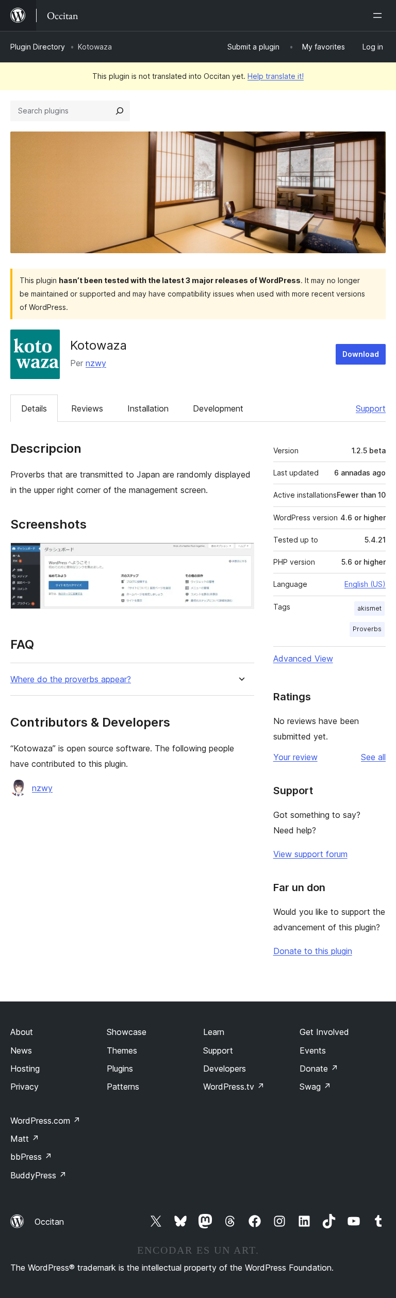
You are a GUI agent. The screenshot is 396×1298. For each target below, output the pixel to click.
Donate (319, 1068)
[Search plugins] (119, 111)
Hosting (25, 1068)
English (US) (365, 584)
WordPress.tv (234, 1086)
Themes (122, 1050)
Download (360, 354)
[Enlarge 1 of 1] (240, 556)
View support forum (310, 854)
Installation (148, 408)
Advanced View (303, 658)
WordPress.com (45, 1120)
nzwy (96, 363)
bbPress (31, 1157)
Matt (24, 1138)
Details (34, 408)
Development (218, 408)
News (21, 1050)
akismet (369, 608)
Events (313, 1050)
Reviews (87, 408)
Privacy (24, 1086)
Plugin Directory (37, 46)
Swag (315, 1086)
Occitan (49, 1222)
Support (371, 408)
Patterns (123, 1086)
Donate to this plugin (312, 951)
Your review (295, 757)
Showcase (126, 1032)
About (21, 1032)
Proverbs (367, 629)
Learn (213, 1032)
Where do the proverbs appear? (70, 679)
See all (373, 757)
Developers (224, 1068)
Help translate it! (276, 76)
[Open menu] (379, 15)
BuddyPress (38, 1175)
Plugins (120, 1068)
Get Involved (324, 1032)
